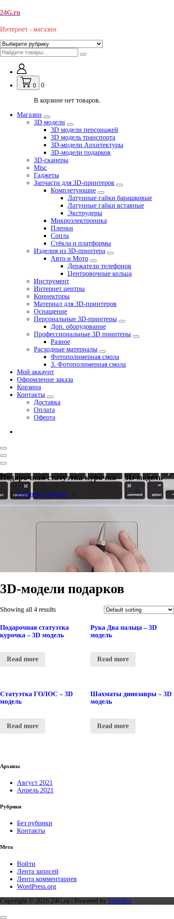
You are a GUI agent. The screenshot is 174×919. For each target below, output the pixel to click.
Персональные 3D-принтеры (75, 318)
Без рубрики (34, 823)
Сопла (60, 235)
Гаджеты (46, 175)
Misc (40, 167)
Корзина (29, 387)
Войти (26, 863)
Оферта (44, 417)
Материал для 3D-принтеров (75, 303)
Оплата (44, 409)
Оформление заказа (45, 379)
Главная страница (42, 493)
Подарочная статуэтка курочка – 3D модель (34, 631)
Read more (22, 659)
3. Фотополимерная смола (88, 364)
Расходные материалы (66, 349)
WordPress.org (36, 886)
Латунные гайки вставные (106, 205)
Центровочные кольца (100, 273)
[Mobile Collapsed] (47, 117)
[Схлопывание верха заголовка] (3, 463)
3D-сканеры (51, 160)
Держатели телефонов (99, 265)
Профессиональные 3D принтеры (82, 334)
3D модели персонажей (84, 129)
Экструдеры (85, 213)
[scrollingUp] (3, 917)
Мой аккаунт (35, 371)
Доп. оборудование (78, 326)
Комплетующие (73, 190)
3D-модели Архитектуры (87, 144)
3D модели (49, 122)
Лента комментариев (47, 878)
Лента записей (38, 871)
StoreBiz (119, 900)
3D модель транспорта (83, 137)
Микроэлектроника (79, 220)
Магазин (29, 114)
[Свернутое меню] (3, 448)
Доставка (47, 402)
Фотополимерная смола (85, 356)
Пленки (62, 228)
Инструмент (51, 281)
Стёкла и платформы (81, 243)
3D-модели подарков (81, 152)
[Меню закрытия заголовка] (3, 455)
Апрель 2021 (35, 790)
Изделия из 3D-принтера (69, 250)
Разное (60, 341)
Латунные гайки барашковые (110, 197)
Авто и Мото (69, 258)
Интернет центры (59, 288)
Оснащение (50, 311)
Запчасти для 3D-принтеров (74, 182)
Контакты (31, 394)
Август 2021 (35, 782)
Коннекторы (52, 296)
